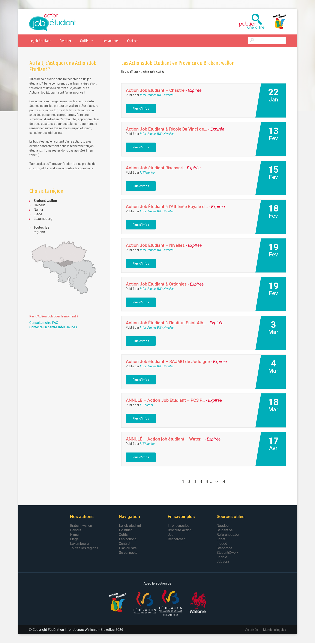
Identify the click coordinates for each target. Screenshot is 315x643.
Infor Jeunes (275, 21)
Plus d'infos (140, 108)
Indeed (222, 544)
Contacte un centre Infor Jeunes (53, 327)
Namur (38, 210)
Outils (84, 41)
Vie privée (251, 629)
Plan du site (128, 548)
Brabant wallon (45, 201)
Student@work (227, 553)
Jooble (222, 557)
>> (216, 481)
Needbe (223, 526)
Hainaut (39, 205)
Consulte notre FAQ (43, 323)
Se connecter (129, 553)
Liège (38, 214)
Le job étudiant (40, 41)
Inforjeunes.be (178, 526)
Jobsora (223, 562)
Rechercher (176, 539)
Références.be (228, 535)
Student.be (225, 530)
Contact (132, 41)
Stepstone (224, 548)
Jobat (221, 539)
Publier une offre (241, 21)
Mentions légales (274, 629)
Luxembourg (43, 219)
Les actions (110, 41)
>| (223, 481)
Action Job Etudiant (52, 21)
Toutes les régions (42, 229)
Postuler (65, 41)
